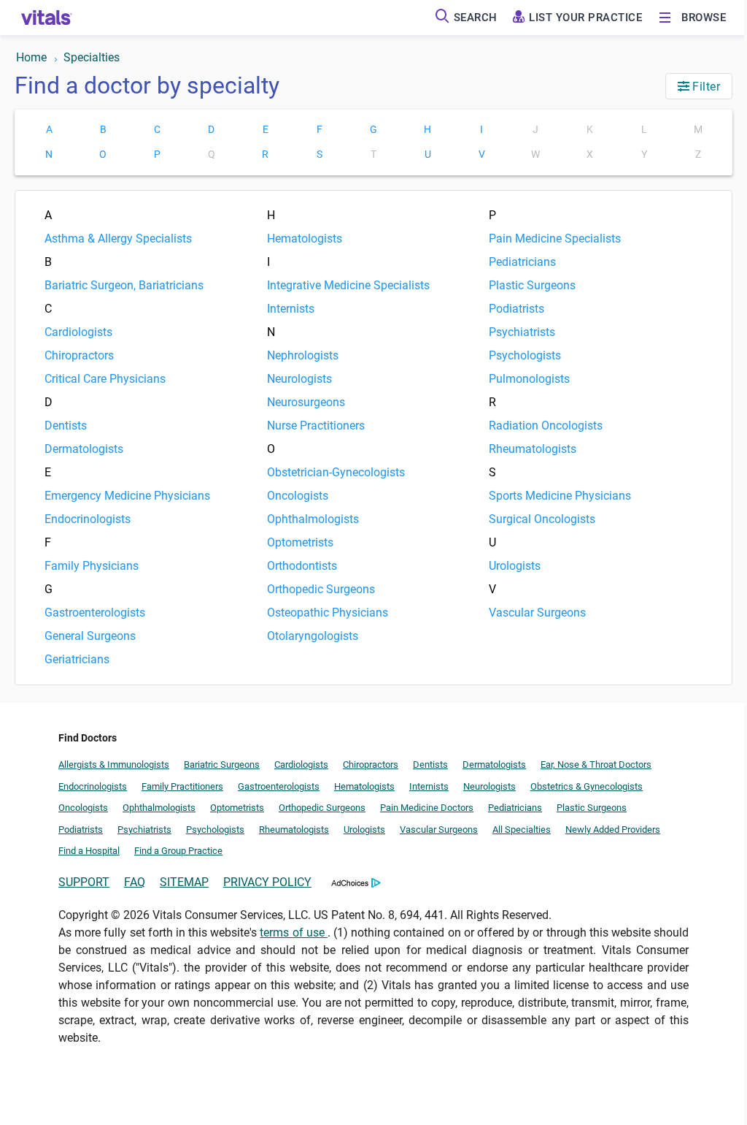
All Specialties (521, 829)
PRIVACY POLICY (267, 882)
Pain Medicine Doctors (426, 807)
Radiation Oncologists (546, 425)
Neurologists (299, 379)
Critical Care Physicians (105, 379)
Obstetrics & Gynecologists (586, 786)
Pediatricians (522, 262)
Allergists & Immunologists (113, 764)
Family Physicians (91, 566)
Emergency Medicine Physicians (127, 496)
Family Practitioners (182, 786)
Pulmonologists (529, 379)
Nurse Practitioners (316, 425)
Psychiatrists (522, 332)
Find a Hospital (89, 850)
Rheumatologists (532, 449)
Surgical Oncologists (542, 519)
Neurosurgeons (306, 402)
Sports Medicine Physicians (560, 496)
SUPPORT (83, 882)
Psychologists (525, 355)
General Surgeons (90, 636)
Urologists (515, 566)
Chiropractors (79, 355)
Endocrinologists (87, 519)
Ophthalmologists (313, 519)
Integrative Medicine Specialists (348, 285)
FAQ (134, 882)
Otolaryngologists (312, 636)
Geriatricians (76, 659)
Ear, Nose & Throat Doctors (596, 764)
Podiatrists (516, 309)
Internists (290, 309)
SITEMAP (184, 882)
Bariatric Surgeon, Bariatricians (124, 285)
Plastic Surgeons (532, 285)
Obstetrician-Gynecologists (336, 472)
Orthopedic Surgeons (321, 589)
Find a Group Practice (178, 850)
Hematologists (304, 238)
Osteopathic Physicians (327, 612)
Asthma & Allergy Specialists (118, 238)
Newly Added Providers (612, 829)
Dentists (65, 425)
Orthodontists (302, 566)
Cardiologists (78, 332)
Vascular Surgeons (537, 612)
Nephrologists (302, 355)
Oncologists (297, 496)
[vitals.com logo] (46, 17)
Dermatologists (83, 449)
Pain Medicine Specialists (555, 238)
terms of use (294, 932)
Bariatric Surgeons (222, 764)
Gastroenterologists (94, 612)
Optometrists (300, 542)
